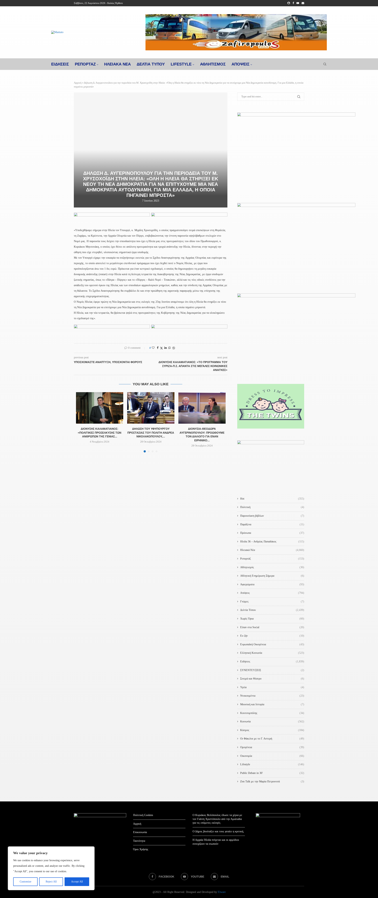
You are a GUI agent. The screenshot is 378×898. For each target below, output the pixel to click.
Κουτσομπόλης (272, 713)
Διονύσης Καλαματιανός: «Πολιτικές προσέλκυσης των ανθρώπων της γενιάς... (99, 432)
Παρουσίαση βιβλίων (272, 515)
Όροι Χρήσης (140, 849)
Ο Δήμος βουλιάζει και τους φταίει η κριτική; (218, 831)
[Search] (325, 64)
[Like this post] (153, 347)
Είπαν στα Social (272, 627)
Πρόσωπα (272, 532)
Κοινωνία (272, 721)
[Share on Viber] (173, 348)
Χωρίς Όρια (272, 618)
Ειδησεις (60, 64)
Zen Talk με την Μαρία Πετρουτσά (272, 781)
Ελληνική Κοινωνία (272, 652)
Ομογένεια (272, 747)
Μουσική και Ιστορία (272, 704)
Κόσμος (272, 730)
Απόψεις (240, 64)
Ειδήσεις (272, 661)
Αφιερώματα (272, 584)
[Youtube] (297, 3)
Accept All (77, 881)
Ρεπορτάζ (272, 558)
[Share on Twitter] (161, 348)
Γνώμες (272, 601)
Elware (222, 892)
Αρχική (78, 82)
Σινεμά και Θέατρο (272, 678)
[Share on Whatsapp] (169, 347)
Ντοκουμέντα (272, 695)
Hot (272, 498)
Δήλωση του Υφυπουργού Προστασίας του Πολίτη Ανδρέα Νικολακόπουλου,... (150, 432)
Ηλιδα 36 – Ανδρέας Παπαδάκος (272, 541)
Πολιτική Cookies (143, 815)
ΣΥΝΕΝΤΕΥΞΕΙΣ (272, 670)
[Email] (303, 3)
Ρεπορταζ (85, 64)
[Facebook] (293, 3)
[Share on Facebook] (157, 347)
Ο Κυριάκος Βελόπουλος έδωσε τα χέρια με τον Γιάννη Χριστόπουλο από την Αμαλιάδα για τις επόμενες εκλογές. (217, 819)
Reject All (51, 881)
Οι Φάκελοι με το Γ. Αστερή (272, 738)
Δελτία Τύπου (272, 610)
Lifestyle (181, 64)
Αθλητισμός (213, 64)
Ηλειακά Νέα (272, 550)
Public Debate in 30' (272, 773)
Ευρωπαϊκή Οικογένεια (272, 644)
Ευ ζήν (272, 635)
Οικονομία (272, 755)
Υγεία (272, 687)
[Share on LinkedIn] (165, 347)
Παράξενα (272, 524)
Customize (25, 881)
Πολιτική (272, 507)
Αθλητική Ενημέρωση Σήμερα (272, 575)
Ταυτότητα (139, 840)
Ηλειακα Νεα (117, 64)
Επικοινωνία (140, 832)
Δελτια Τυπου (151, 64)
